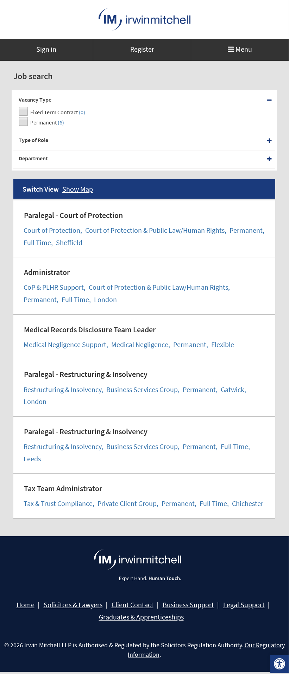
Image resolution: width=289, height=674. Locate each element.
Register (142, 49)
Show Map (77, 189)
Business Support (188, 605)
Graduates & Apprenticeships (141, 617)
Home (25, 605)
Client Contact (132, 605)
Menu (243, 49)
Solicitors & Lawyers (73, 605)
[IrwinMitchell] (144, 19)
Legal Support (244, 605)
